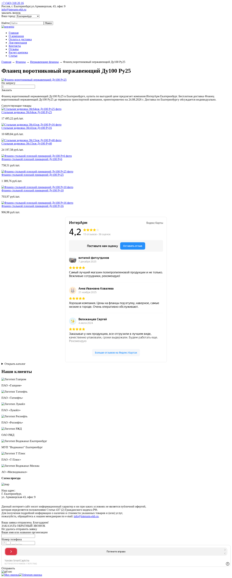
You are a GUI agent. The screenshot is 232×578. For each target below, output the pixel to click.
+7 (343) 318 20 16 (12, 3)
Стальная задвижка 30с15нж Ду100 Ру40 (26, 143)
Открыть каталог (15, 363)
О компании (16, 36)
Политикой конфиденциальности (84, 500)
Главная (13, 32)
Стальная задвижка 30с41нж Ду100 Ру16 (26, 127)
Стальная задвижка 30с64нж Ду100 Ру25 (26, 112)
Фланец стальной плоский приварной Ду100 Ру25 (32, 174)
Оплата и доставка (20, 39)
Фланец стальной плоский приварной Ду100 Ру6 (31, 159)
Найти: (5, 23)
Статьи (13, 55)
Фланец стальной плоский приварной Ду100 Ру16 (32, 206)
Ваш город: (8, 16)
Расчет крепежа (18, 52)
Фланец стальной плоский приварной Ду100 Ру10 (32, 190)
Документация (18, 42)
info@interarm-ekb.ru (13, 9)
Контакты (15, 45)
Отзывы (14, 49)
